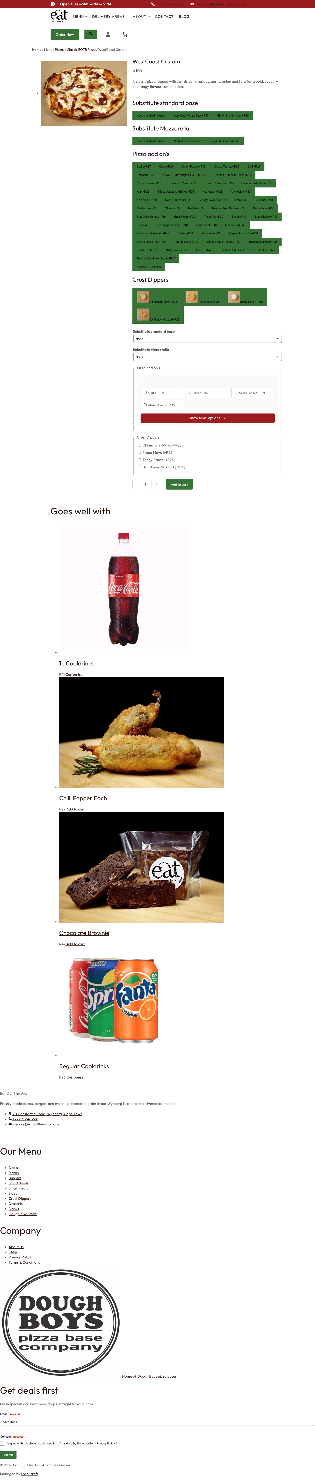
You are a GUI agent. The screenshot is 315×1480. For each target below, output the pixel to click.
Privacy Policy (20, 1257)
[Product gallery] (79, 93)
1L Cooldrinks (76, 663)
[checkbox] (143, 166)
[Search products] (90, 34)
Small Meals (18, 1188)
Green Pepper (252, 392)
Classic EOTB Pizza (81, 49)
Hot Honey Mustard (163, 467)
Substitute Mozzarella (151, 349)
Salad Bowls (18, 1183)
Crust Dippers (20, 1198)
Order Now (65, 34)
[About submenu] (149, 16)
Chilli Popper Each (83, 798)
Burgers (15, 1178)
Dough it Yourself (23, 1214)
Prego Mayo (157, 452)
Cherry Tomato (162, 405)
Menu (48, 49)
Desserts (15, 1203)
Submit (8, 1455)
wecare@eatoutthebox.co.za (222, 4)
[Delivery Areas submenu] (126, 16)
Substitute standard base (154, 331)
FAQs (13, 1252)
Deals (13, 1167)
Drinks (14, 1208)
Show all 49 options (149, 266)
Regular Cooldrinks (84, 1066)
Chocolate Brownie (84, 932)
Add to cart (75, 809)
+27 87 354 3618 (172, 4)
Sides (13, 1193)
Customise (73, 674)
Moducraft (29, 1473)
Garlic (156, 392)
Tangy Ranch (158, 459)
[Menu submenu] (86, 16)
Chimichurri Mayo (162, 445)
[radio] (151, 115)
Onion (201, 392)
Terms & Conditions (24, 1262)
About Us (16, 1247)
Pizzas (59, 49)
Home (36, 49)
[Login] (108, 34)
